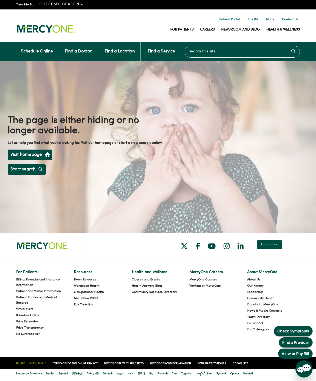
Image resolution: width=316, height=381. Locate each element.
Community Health (260, 298)
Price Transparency (30, 327)
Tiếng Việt (93, 373)
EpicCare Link (83, 304)
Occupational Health (89, 292)
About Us (253, 279)
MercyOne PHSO (86, 298)
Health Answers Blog (147, 286)
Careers (207, 29)
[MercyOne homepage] (46, 34)
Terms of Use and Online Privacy (75, 363)
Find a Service (161, 51)
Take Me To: (25, 4)
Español (63, 373)
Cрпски (234, 373)
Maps (270, 19)
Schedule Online (37, 51)
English (50, 373)
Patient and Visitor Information (38, 291)
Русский (221, 373)
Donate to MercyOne (262, 304)
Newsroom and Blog (240, 29)
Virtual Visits (24, 309)
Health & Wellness (283, 29)
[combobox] (242, 52)
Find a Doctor (78, 51)
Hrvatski (248, 373)
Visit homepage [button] (26, 155)
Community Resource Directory (154, 292)
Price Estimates (27, 321)
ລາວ (130, 373)
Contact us (269, 244)
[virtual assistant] (304, 369)
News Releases (85, 279)
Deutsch (108, 373)
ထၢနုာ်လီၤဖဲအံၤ (204, 373)
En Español (255, 323)
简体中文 (77, 373)
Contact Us (290, 19)
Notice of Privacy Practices (124, 363)
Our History (255, 286)
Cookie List (240, 363)
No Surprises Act (28, 334)
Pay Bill (253, 19)
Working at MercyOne (205, 286)
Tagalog (186, 373)
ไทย (174, 373)
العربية (120, 373)
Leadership (255, 292)
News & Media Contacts (264, 310)
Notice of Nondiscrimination (170, 363)
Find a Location (120, 51)
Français (163, 373)
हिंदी (151, 373)
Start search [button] (23, 169)
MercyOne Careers (203, 279)
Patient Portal (229, 19)
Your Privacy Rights (212, 363)
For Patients (182, 29)
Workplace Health (87, 286)
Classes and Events (146, 279)
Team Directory (258, 317)
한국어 (141, 373)
